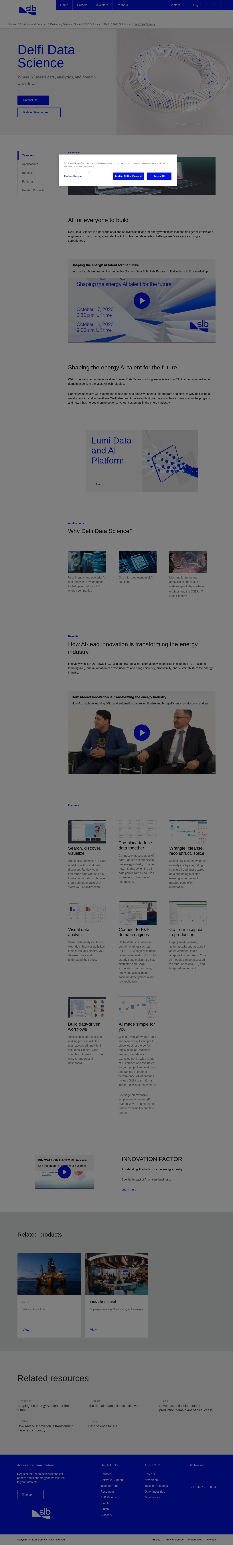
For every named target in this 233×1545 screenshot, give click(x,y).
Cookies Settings (73, 176)
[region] (118, 170)
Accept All (159, 176)
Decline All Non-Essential (128, 176)
